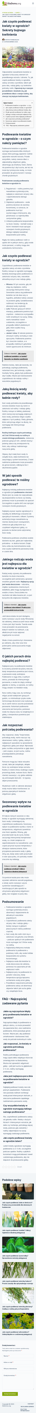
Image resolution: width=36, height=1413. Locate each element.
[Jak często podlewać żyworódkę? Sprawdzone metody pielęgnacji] (18, 1245)
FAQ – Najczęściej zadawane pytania (17, 125)
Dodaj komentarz (10, 1375)
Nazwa (6, 1356)
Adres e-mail (8, 1362)
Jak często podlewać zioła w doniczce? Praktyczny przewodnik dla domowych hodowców (17, 1205)
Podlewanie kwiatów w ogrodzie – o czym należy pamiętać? (19, 105)
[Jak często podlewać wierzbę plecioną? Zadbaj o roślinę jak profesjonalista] (18, 1295)
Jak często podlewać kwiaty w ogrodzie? (18, 107)
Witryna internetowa (10, 1369)
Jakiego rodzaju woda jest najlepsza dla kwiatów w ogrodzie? (19, 114)
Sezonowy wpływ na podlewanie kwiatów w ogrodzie (19, 121)
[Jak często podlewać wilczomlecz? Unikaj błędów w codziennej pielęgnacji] (18, 1321)
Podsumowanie (10, 123)
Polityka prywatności (24, 1410)
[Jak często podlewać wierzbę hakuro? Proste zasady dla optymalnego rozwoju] (18, 1270)
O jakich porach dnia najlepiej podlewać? (19, 116)
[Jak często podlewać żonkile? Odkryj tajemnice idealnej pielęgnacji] (18, 1219)
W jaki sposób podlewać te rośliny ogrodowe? (19, 112)
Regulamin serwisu (27, 1406)
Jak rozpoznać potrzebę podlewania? (17, 119)
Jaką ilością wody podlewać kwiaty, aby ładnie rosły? (19, 110)
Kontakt (31, 1404)
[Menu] (33, 3)
